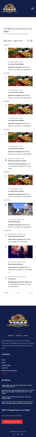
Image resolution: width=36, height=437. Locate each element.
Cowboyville (12, 279)
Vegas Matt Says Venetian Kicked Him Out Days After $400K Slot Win (17, 386)
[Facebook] (14, 434)
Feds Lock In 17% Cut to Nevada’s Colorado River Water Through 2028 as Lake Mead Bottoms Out (17, 402)
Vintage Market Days (14, 221)
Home (3, 19)
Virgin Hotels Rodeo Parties (16, 236)
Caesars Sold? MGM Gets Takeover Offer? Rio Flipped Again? (16, 397)
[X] (22, 434)
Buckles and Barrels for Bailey (17, 161)
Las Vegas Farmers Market (16, 64)
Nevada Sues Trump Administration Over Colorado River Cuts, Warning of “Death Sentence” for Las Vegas (18, 391)
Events (5, 33)
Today (18, 292)
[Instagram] (18, 434)
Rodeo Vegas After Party (15, 264)
